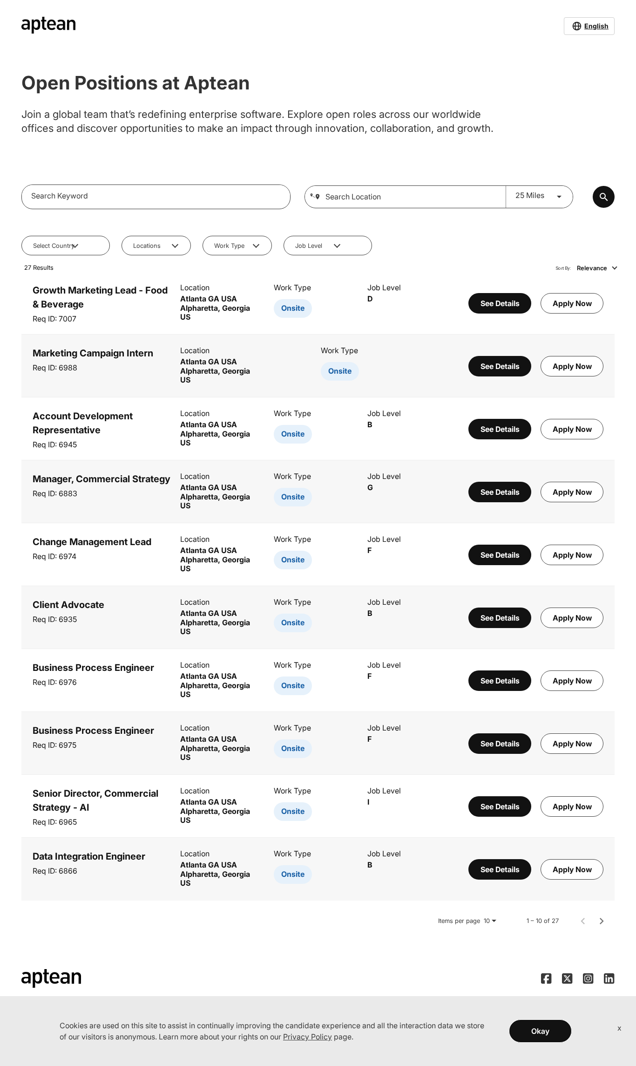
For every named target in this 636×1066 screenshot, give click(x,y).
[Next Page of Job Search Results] (601, 920)
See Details (500, 303)
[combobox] (156, 195)
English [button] (596, 26)
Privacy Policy (307, 1036)
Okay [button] (540, 1031)
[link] (318, 303)
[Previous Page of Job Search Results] (583, 920)
